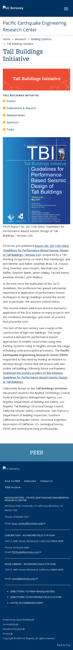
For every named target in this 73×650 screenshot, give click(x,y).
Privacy (8, 633)
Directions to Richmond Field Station (35, 597)
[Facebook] (6, 475)
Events (11, 101)
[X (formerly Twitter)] (13, 475)
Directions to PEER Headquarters (33, 591)
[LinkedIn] (20, 475)
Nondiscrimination (14, 629)
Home (6, 39)
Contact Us (46, 481)
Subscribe (30, 481)
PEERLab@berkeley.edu (26, 552)
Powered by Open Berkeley (18, 619)
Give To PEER (12, 481)
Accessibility (10, 624)
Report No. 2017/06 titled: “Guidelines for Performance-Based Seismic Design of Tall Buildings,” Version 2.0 (36, 250)
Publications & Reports (21, 108)
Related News (16, 115)
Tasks (10, 129)
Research (20, 39)
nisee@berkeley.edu (25, 578)
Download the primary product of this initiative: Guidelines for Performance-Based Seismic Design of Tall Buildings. (35, 377)
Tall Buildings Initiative (21, 95)
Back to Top (63, 645)
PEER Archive (12, 487)
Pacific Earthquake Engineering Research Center (34, 26)
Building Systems (41, 39)
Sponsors (13, 122)
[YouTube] (28, 475)
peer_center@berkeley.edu (28, 523)
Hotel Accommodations (26, 602)
